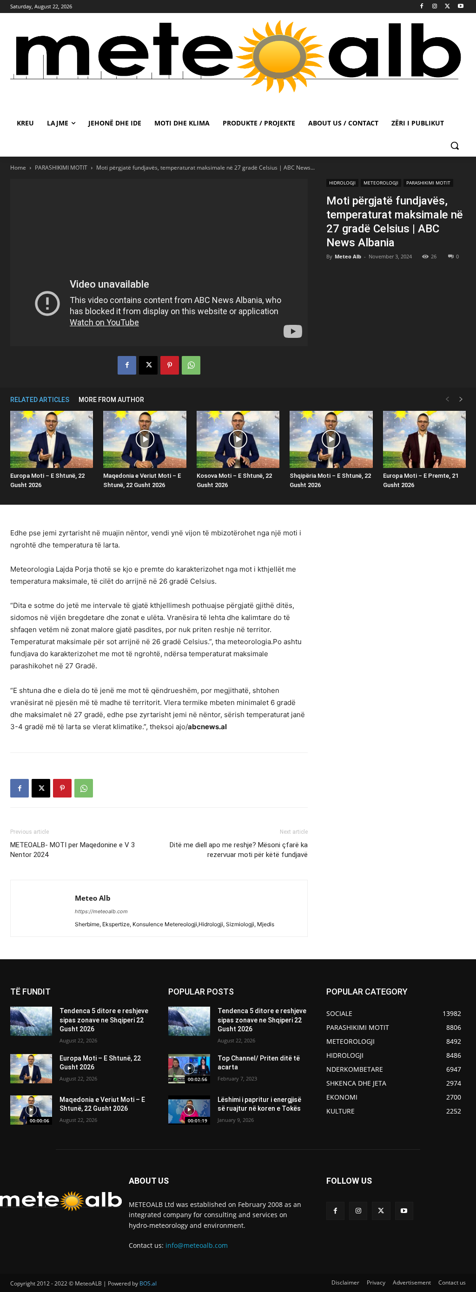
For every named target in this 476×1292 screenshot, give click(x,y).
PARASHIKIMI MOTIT (61, 167)
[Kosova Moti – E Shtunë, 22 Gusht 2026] (238, 439)
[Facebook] (421, 6)
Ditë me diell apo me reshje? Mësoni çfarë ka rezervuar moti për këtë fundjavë (239, 850)
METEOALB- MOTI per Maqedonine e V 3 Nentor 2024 (72, 850)
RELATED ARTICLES (39, 399)
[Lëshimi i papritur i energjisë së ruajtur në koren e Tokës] (189, 1110)
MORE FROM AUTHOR (111, 399)
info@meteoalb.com (196, 1245)
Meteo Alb (348, 256)
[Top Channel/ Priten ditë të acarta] (189, 1068)
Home (18, 167)
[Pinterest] (169, 365)
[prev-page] (447, 399)
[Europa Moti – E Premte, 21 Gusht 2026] (424, 439)
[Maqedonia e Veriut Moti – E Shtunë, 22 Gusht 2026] (144, 439)
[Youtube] (460, 6)
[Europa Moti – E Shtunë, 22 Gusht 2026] (51, 439)
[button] (454, 145)
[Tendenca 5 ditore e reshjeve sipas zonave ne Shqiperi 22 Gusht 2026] (31, 1021)
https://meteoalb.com (101, 911)
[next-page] (461, 399)
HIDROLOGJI (342, 182)
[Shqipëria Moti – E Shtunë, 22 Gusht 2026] (331, 439)
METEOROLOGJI (381, 182)
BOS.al (148, 1283)
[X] (447, 6)
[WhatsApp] (191, 365)
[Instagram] (435, 6)
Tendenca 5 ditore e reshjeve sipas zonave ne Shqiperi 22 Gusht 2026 (104, 1020)
